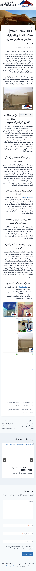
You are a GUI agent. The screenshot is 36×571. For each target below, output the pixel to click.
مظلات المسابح (22, 287)
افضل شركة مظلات (14, 409)
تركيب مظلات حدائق (27, 412)
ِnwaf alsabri (26, 47)
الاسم (30, 525)
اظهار (22, 114)
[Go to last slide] (31, 460)
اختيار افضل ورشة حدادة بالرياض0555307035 (8, 424)
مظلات (31, 27)
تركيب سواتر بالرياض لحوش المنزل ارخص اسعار (27, 424)
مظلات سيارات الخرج (27, 197)
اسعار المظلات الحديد (27, 402)
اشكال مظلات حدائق (27, 409)
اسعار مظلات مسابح (14, 405)
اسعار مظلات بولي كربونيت (12, 402)
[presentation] (18, 453)
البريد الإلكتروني (27, 533)
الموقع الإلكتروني (28, 541)
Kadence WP (10, 566)
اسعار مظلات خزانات (27, 405)
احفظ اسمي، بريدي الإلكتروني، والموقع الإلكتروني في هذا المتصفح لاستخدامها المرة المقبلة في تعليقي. (18, 547)
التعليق (30, 502)
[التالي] (4, 460)
